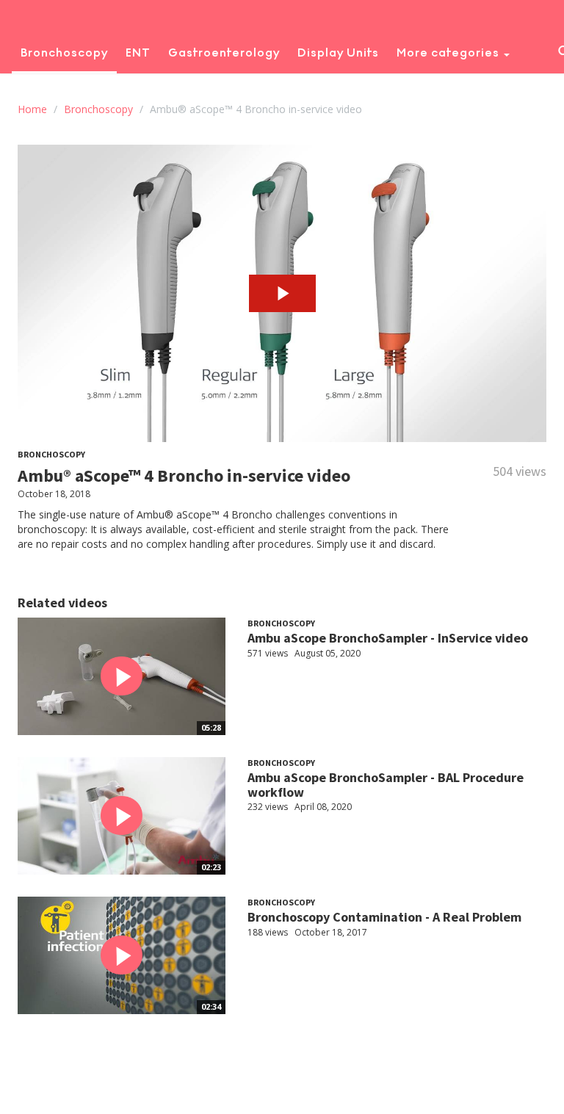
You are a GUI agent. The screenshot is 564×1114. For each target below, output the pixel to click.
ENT (138, 52)
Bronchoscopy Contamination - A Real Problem (384, 916)
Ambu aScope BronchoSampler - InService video (387, 637)
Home (32, 109)
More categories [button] (449, 52)
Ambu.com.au (168, 89)
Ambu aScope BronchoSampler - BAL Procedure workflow (385, 784)
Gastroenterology (224, 52)
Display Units (338, 52)
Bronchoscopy (64, 52)
